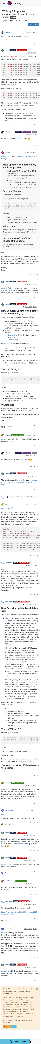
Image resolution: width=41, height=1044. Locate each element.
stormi (7, 50)
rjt (6, 504)
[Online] (3, 132)
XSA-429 (8, 680)
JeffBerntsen (9, 881)
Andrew (8, 435)
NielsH (7, 152)
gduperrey (8, 562)
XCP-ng (17, 3)
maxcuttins (9, 810)
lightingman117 (14, 497)
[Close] (37, 989)
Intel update (12, 335)
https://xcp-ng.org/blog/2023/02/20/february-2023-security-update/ (20, 482)
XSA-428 (8, 648)
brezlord (8, 32)
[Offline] (3, 32)
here (28, 36)
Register (7, 1027)
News (14, 17)
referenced (24, 497)
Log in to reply (33, 24)
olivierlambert (9, 132)
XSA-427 (8, 618)
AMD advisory (13, 340)
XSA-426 (23, 321)
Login (14, 1027)
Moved (6, 17)
